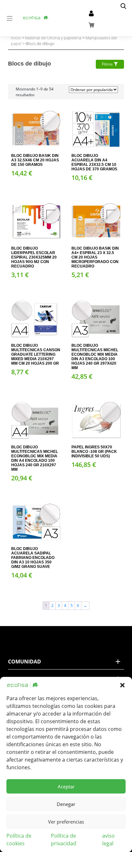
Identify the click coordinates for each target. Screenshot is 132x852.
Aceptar (66, 786)
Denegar (66, 804)
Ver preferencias (66, 821)
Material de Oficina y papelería (53, 38)
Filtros (108, 64)
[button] (122, 685)
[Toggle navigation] (9, 18)
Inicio (16, 38)
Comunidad (24, 661)
